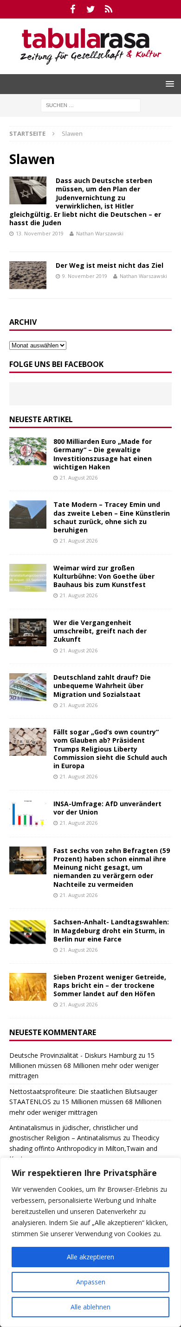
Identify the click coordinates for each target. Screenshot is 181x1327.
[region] (90, 1242)
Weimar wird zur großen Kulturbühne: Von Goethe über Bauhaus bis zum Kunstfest (104, 576)
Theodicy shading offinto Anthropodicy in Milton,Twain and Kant (84, 1148)
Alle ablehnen (90, 1306)
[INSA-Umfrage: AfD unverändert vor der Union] (27, 814)
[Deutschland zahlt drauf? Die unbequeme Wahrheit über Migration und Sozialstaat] (27, 687)
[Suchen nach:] (91, 104)
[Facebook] (73, 9)
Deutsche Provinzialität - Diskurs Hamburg (72, 1055)
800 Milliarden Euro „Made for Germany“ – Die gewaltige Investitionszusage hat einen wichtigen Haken (102, 454)
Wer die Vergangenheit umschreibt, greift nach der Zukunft (100, 631)
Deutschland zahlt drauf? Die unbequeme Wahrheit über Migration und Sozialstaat (102, 685)
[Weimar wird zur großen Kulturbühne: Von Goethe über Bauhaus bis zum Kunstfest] (27, 578)
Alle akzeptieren (90, 1256)
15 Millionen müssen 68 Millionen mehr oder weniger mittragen (84, 1066)
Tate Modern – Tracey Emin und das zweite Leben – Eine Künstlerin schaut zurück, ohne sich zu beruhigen (111, 517)
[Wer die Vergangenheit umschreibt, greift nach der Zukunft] (27, 632)
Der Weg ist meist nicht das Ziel (109, 265)
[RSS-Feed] (109, 9)
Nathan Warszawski (99, 233)
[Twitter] (91, 9)
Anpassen (90, 1281)
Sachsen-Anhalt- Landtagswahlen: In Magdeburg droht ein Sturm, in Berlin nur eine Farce (111, 930)
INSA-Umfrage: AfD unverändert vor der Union (107, 807)
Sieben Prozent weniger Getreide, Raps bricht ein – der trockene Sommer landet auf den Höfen (109, 985)
